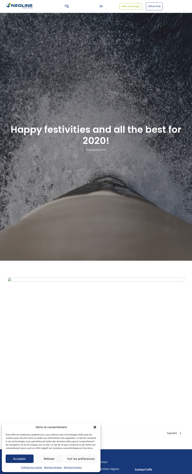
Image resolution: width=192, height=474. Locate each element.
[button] (95, 427)
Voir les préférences (81, 459)
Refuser (49, 459)
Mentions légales (53, 467)
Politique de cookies (31, 467)
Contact (102, 462)
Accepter (19, 459)
